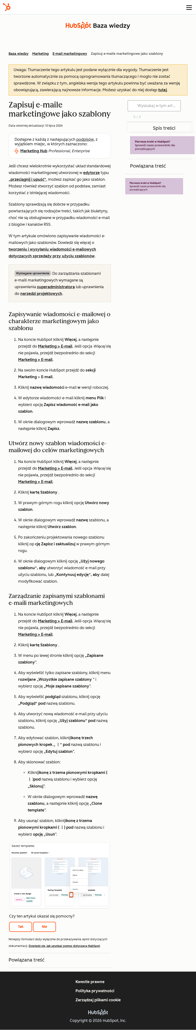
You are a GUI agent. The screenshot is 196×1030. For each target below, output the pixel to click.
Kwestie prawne (90, 981)
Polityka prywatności (95, 991)
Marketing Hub (33, 151)
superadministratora (56, 287)
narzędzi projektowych (41, 293)
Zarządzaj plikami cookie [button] (98, 1000)
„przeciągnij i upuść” (27, 179)
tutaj (162, 90)
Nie (44, 927)
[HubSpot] (7, 7)
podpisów (85, 139)
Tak (20, 927)
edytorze (91, 172)
